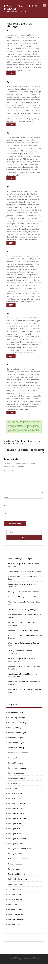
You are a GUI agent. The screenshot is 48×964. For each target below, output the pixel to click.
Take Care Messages (16, 894)
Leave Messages (14, 783)
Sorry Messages (14, 889)
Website (7, 514)
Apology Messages (15, 727)
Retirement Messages (16, 884)
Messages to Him (15, 833)
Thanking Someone (15, 899)
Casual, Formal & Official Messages (20, 7)
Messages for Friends (16, 798)
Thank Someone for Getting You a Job (22, 609)
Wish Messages (14, 924)
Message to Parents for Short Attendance (24, 592)
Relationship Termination (17, 879)
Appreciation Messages (17, 732)
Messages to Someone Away (19, 849)
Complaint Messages (16, 743)
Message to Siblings (16, 793)
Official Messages (15, 864)
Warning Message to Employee (20, 558)
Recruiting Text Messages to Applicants (25, 449)
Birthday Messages (15, 737)
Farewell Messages (15, 763)
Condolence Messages (17, 748)
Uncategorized (14, 904)
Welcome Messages (16, 919)
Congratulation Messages (18, 753)
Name (7, 497)
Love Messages (14, 788)
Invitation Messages (16, 773)
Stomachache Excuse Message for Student (24, 571)
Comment (8, 471)
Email (6, 505)
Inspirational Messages (17, 768)
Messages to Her (15, 828)
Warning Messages (15, 914)
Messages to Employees (17, 823)
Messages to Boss (15, 808)
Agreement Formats (16, 712)
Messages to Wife (15, 854)
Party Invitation (14, 869)
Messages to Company (17, 813)
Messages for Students (17, 803)
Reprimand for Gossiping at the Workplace (24, 630)
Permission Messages (16, 874)
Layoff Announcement (16, 778)
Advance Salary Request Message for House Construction (22, 442)
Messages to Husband (17, 838)
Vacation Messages (15, 909)
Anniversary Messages (17, 717)
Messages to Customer (17, 818)
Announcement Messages (18, 722)
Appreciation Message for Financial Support (24, 597)
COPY (11, 73)
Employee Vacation (15, 758)
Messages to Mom (15, 843)
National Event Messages (18, 859)
